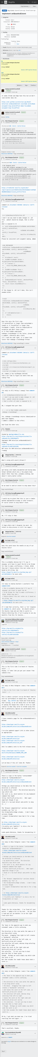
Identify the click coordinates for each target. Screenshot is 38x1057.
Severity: (8, 28)
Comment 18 (8, 682)
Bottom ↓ (19, 85)
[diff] (32, 205)
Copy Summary (24, 6)
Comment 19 (8, 714)
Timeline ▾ (33, 85)
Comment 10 (8, 494)
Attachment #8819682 (7, 153)
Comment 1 (8, 122)
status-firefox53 (5, 641)
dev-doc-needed (11, 536)
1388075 (10, 1037)
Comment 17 (8, 663)
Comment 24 (8, 1024)
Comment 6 (8, 430)
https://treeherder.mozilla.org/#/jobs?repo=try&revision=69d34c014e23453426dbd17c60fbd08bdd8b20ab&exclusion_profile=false (19, 190)
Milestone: (7, 36)
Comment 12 (8, 521)
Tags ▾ (26, 85)
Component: (7, 21)
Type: (8, 24)
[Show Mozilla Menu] (5, 2)
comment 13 (7, 609)
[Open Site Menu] (2, 2)
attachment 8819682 (16, 205)
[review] (4, 207)
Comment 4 (8, 348)
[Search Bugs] (28, 2)
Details (23, 69)
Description (8, 92)
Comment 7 (8, 456)
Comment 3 (8, 201)
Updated (7, 114)
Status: (8, 35)
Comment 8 (8, 466)
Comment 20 (8, 772)
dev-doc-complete (22, 766)
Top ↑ (3, 1051)
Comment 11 (8, 511)
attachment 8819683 (16, 352)
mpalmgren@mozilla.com (16, 434)
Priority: (8, 27)
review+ (8, 67)
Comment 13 (8, 542)
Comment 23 (8, 967)
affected (12, 641)
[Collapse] (35, 90)
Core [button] (12, 20)
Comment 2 (8, 159)
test (2, 72)
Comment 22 (8, 921)
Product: (8, 20)
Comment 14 (8, 558)
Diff (26, 69)
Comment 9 (8, 481)
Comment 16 (8, 622)
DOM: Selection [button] (15, 21)
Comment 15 (8, 580)
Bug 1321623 (11, 10)
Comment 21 (8, 838)
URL (19, 50)
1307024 (7, 117)
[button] (34, 2)
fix (2, 61)
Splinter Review (32, 69)
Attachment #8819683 (7, 195)
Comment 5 (8, 387)
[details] (26, 205)
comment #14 (6, 586)
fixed (18, 44)
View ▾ (34, 6)
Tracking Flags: (5, 39)
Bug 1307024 (12, 700)
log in (9, 1041)
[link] (19, 138)
